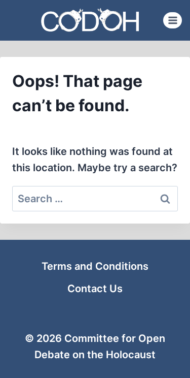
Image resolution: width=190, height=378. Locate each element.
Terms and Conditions (95, 266)
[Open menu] (172, 20)
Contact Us (95, 288)
